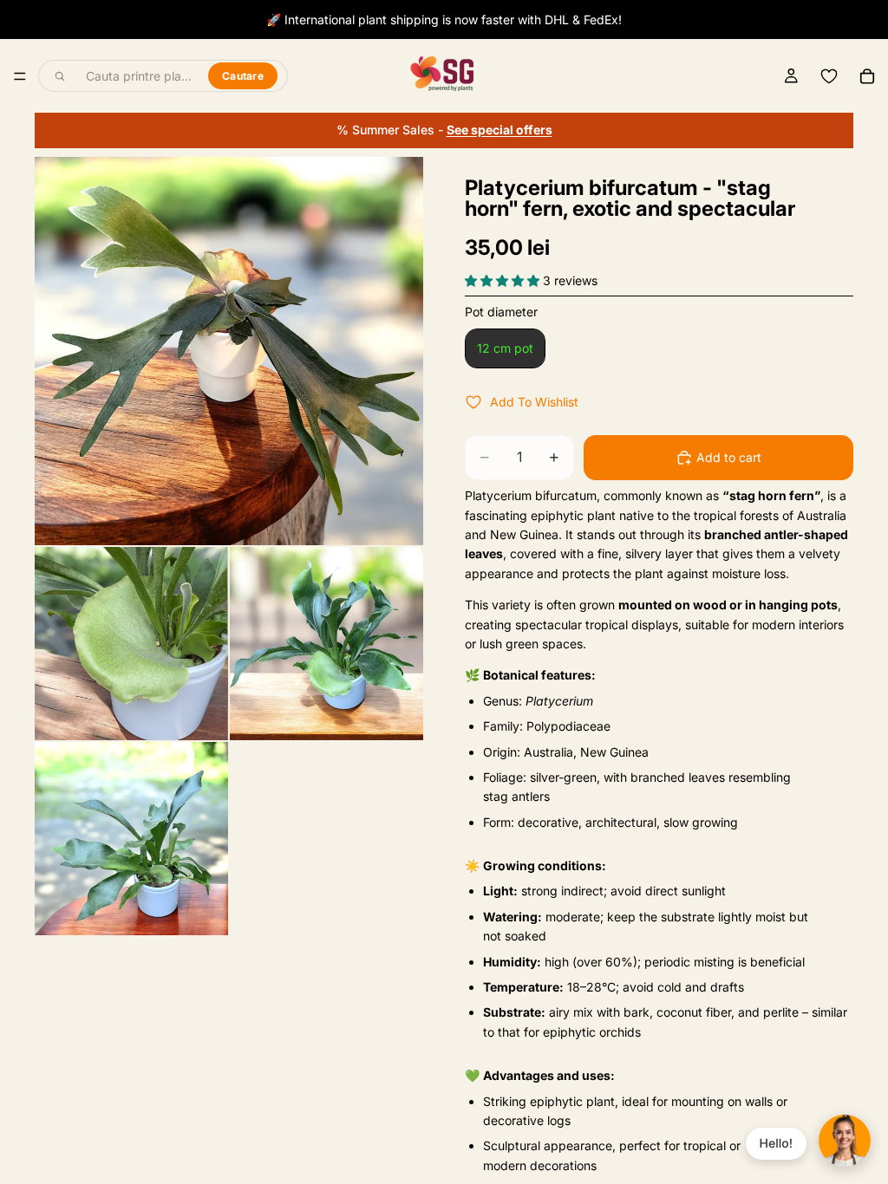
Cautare (243, 75)
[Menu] (20, 76)
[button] (504, 280)
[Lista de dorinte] (829, 76)
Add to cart (728, 457)
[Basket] (867, 76)
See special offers (499, 129)
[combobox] (137, 76)
